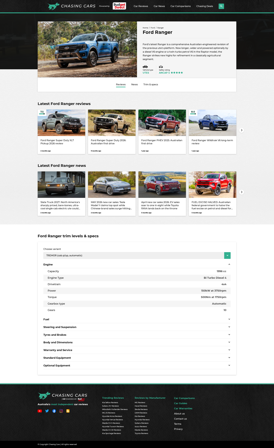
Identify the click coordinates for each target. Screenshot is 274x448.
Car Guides (180, 403)
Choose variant (52, 249)
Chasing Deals (204, 6)
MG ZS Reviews (108, 413)
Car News (159, 6)
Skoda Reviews (141, 409)
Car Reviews (141, 6)
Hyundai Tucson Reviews (113, 426)
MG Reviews (140, 402)
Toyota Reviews (141, 433)
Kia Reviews (140, 416)
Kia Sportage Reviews (111, 433)
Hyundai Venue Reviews (112, 420)
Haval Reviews (141, 406)
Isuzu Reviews (141, 426)
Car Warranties (183, 408)
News (134, 84)
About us (179, 413)
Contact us (180, 418)
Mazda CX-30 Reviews (111, 430)
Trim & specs (150, 84)
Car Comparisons (181, 6)
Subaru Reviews (141, 423)
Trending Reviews (113, 398)
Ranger (160, 28)
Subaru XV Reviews (110, 406)
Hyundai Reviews (142, 420)
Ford (153, 28)
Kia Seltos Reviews (110, 402)
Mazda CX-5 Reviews (111, 423)
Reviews (121, 84)
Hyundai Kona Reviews (112, 416)
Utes (146, 72)
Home (145, 28)
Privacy (178, 429)
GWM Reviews (141, 413)
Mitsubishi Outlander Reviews (115, 409)
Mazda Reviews (141, 430)
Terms (177, 424)
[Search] (221, 6)
